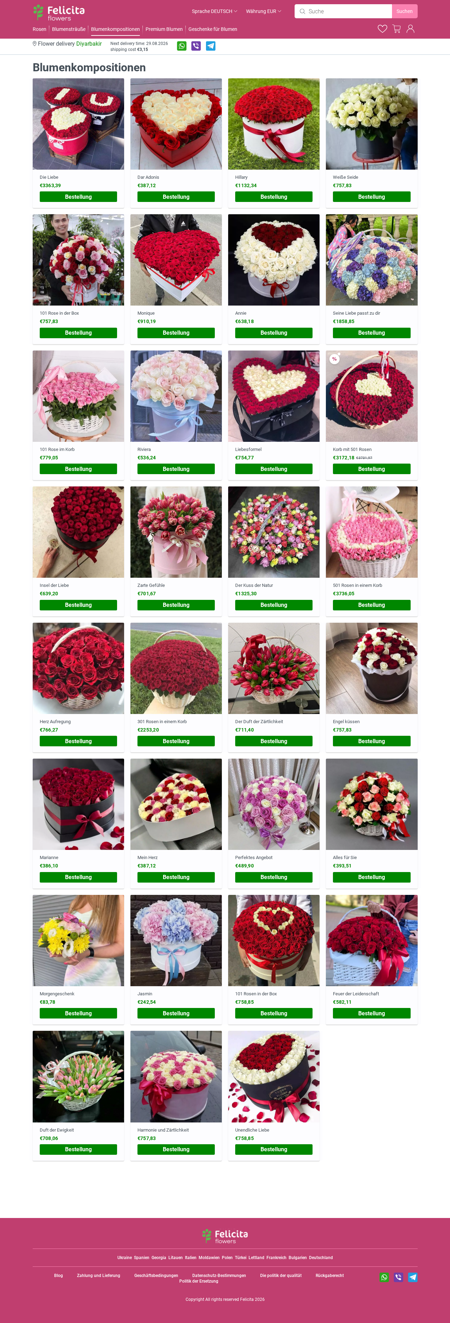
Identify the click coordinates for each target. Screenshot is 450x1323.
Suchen (405, 11)
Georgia (159, 1257)
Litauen (175, 1257)
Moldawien (209, 1257)
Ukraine (124, 1257)
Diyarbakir (89, 44)
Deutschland (321, 1257)
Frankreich (276, 1257)
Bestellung (78, 197)
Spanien (141, 1257)
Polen (227, 1257)
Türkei (240, 1257)
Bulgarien (298, 1257)
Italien (191, 1257)
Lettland (256, 1257)
